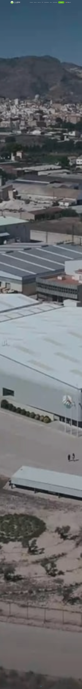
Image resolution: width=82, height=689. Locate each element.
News (51, 2)
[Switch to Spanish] (66, 2)
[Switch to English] (69, 2)
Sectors (35, 2)
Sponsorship (55, 2)
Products (31, 2)
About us (39, 2)
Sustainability (46, 2)
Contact (61, 2)
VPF (42, 2)
